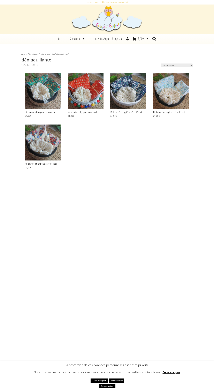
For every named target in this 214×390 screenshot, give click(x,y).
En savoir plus (171, 372)
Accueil (62, 38)
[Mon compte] (127, 39)
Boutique (74, 38)
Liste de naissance (98, 38)
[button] (154, 39)
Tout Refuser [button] (117, 380)
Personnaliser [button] (107, 386)
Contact (117, 38)
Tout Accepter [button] (99, 380)
